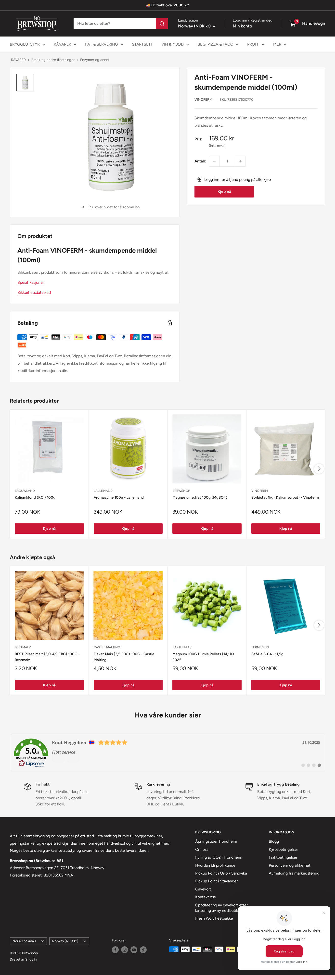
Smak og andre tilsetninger (53, 60)
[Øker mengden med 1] (240, 161)
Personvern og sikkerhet (289, 865)
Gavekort (203, 889)
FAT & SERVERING (101, 44)
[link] (167, 753)
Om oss (201, 849)
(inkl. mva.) (217, 145)
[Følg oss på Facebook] (115, 949)
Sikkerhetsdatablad (34, 292)
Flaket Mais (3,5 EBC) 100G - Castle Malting (124, 657)
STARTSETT (142, 44)
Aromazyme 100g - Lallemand (119, 497)
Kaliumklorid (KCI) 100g (35, 497)
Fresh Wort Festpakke (214, 918)
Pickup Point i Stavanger (216, 881)
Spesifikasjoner (30, 282)
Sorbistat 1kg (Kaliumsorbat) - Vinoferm (285, 497)
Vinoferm (203, 100)
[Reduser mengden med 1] (214, 161)
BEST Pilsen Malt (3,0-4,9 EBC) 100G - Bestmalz (47, 657)
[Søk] (162, 23)
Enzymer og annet (94, 60)
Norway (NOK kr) (65, 941)
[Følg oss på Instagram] (124, 949)
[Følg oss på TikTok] (143, 949)
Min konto (242, 26)
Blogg (274, 841)
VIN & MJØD (172, 44)
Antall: (200, 161)
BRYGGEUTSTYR (25, 44)
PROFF (253, 44)
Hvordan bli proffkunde (215, 865)
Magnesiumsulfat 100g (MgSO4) (199, 497)
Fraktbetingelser (283, 857)
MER (277, 44)
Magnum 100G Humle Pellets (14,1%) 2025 (203, 657)
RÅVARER (62, 44)
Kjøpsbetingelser (283, 849)
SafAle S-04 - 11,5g (267, 654)
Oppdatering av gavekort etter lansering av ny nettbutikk (221, 908)
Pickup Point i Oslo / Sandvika (221, 873)
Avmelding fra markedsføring (294, 873)
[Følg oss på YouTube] (133, 949)
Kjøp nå (224, 191)
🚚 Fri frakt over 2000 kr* (167, 5)
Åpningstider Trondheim (216, 841)
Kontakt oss (205, 897)
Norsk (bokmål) (24, 941)
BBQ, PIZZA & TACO (215, 44)
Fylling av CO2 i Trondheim (218, 857)
